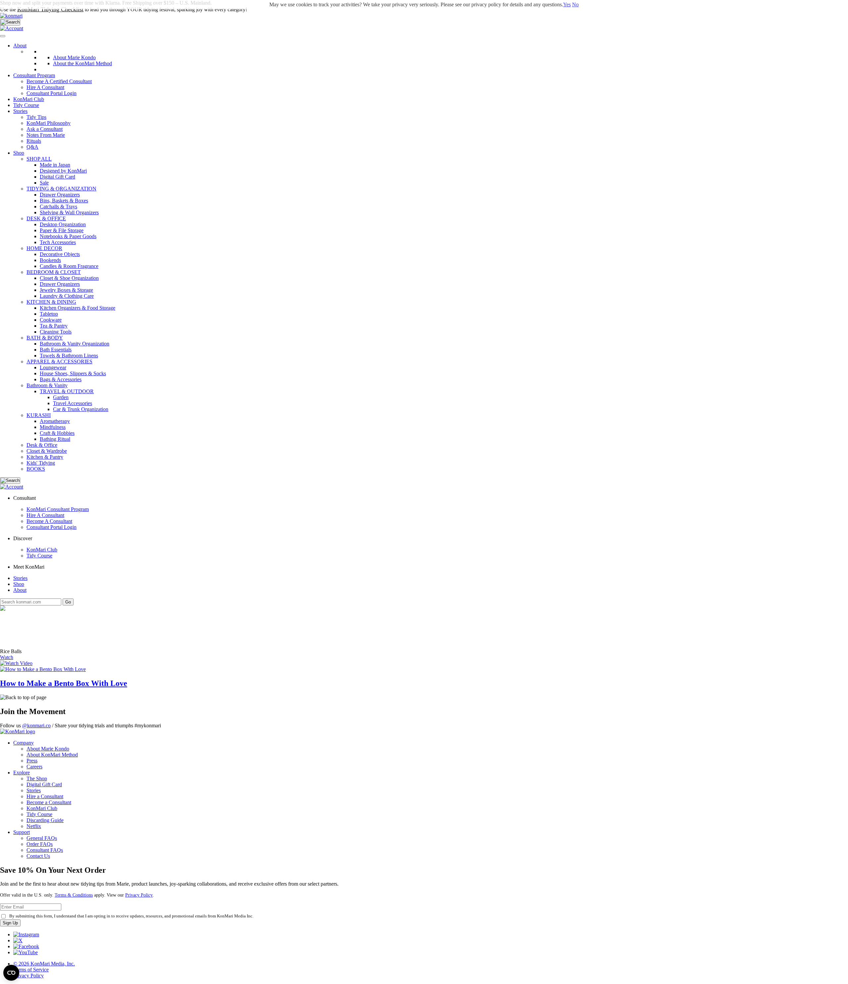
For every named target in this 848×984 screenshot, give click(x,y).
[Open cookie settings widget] (11, 973)
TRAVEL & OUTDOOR (67, 391)
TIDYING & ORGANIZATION (61, 188)
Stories (20, 111)
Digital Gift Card (57, 177)
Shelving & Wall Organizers (69, 212)
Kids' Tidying (40, 463)
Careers (34, 766)
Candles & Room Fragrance (69, 266)
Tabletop (49, 314)
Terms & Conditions (74, 895)
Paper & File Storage (61, 230)
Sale (44, 182)
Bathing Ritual (55, 439)
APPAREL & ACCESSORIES (59, 361)
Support (21, 832)
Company (23, 743)
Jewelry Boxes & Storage (66, 290)
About (19, 45)
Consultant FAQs (44, 850)
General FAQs (41, 838)
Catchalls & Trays (58, 206)
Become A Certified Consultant (59, 81)
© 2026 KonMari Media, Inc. (44, 963)
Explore (21, 772)
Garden (61, 397)
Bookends (50, 260)
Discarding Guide (45, 820)
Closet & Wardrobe (46, 451)
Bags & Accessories (60, 379)
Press (31, 760)
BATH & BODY (44, 337)
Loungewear (53, 367)
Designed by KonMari (63, 171)
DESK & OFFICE (46, 218)
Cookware (51, 320)
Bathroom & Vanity (47, 385)
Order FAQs (39, 844)
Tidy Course (26, 105)
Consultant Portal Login (51, 93)
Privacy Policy (139, 895)
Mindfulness (53, 427)
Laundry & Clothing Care (67, 296)
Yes (567, 4)
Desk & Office (41, 445)
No (575, 4)
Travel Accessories (72, 403)
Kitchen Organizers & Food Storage (77, 308)
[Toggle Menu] (2, 36)
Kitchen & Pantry (44, 457)
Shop (18, 153)
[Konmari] (11, 16)
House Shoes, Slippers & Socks (73, 373)
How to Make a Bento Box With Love (63, 683)
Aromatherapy (55, 421)
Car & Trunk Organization (80, 409)
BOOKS (35, 469)
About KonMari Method (52, 754)
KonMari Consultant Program (57, 509)
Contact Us (38, 856)
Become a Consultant (48, 802)
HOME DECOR (44, 248)
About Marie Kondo (47, 748)
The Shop (36, 778)
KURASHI (38, 415)
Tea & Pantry (54, 326)
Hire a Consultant (44, 796)
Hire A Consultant (45, 87)
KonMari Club (41, 549)
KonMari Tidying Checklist (50, 9)
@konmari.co (36, 725)
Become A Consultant (49, 521)
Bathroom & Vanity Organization (74, 343)
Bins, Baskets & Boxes (64, 200)
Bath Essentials (56, 349)
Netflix (33, 826)
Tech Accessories (58, 242)
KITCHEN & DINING (51, 302)
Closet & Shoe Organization (69, 278)
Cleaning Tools (56, 332)
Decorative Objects (60, 254)
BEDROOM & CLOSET (53, 272)
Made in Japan (55, 165)
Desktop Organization (63, 224)
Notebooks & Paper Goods (68, 236)
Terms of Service (31, 969)
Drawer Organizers (60, 194)
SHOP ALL (39, 159)
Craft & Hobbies (57, 433)
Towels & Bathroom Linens (69, 355)
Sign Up (10, 922)
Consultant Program (34, 75)
